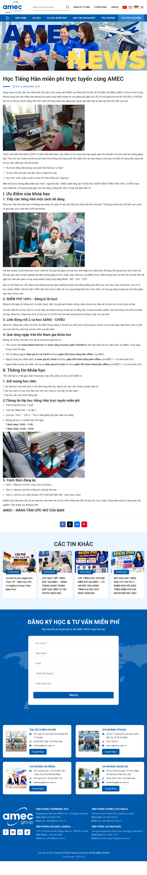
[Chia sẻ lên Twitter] (70, 524)
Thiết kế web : (68, 857)
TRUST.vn (80, 857)
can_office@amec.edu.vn (54, 838)
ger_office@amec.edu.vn (53, 821)
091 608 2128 (40, 778)
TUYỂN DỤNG (100, 7)
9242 (110, 835)
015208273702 (54, 817)
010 (104, 835)
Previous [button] (4, 562)
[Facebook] (6, 832)
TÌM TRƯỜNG (108, 18)
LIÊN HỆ (114, 7)
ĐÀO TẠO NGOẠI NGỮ (84, 18)
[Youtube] (13, 832)
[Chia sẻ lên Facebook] (63, 524)
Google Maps (38, 752)
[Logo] (12, 7)
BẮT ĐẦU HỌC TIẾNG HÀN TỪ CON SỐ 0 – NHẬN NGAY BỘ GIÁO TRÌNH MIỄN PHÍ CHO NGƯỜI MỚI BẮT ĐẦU (125, 586)
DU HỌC (37, 18)
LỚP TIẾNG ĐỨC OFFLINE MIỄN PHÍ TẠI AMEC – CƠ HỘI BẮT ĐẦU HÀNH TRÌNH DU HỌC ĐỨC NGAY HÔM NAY (91, 586)
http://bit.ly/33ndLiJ (41, 484)
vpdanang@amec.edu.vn (45, 782)
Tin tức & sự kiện (131, 18)
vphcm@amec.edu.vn (116, 745)
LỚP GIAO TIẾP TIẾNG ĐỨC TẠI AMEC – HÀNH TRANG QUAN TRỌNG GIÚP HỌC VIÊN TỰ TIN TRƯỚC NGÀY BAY (54, 586)
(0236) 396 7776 (55, 778)
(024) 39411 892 (41, 741)
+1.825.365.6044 (54, 835)
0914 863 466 (56, 741)
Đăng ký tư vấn (81, 7)
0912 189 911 (112, 741)
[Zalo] (20, 832)
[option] (73, 46)
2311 (116, 835)
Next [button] (143, 562)
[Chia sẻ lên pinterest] (84, 524)
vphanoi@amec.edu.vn (44, 745)
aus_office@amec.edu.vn (109, 821)
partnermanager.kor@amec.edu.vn (114, 838)
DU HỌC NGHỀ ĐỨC (57, 18)
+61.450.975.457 (110, 817)
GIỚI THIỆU (21, 18)
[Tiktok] (27, 832)
